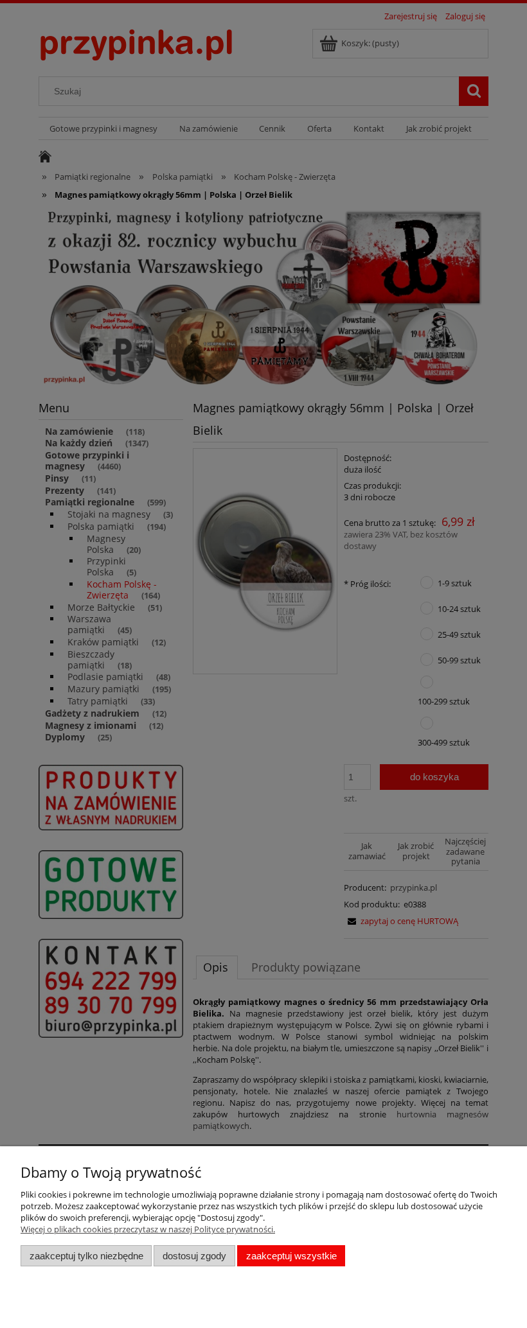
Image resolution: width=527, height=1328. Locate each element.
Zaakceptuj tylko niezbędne (86, 1255)
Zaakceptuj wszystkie (291, 1255)
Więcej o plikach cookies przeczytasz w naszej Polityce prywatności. (148, 1229)
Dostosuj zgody (194, 1255)
